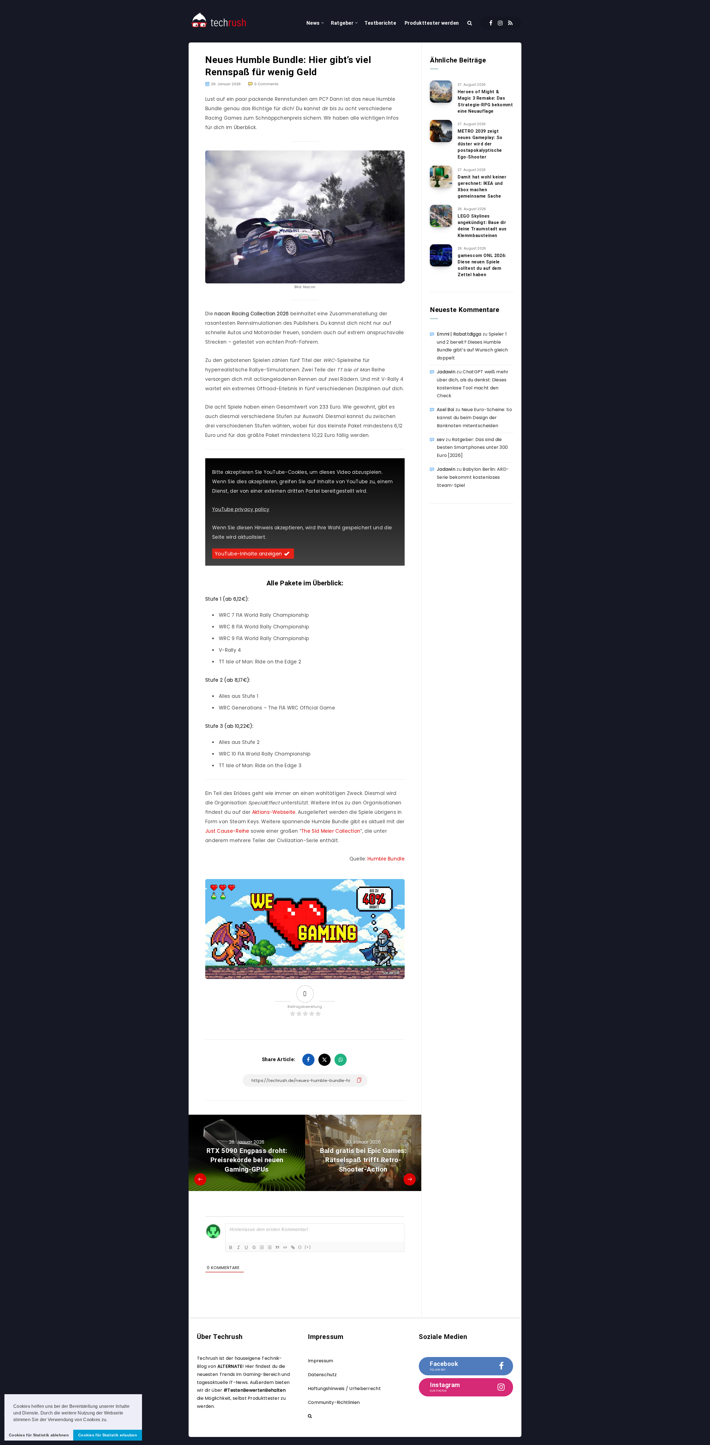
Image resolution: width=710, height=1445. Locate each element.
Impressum (320, 1361)
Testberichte (380, 23)
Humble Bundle (386, 858)
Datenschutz (322, 1374)
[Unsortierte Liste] (269, 1247)
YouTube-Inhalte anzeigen (248, 553)
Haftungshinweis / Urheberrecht (344, 1388)
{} (300, 1247)
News (313, 23)
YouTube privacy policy (241, 509)
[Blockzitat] (277, 1247)
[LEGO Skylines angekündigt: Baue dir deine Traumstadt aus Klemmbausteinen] (441, 216)
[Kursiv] (238, 1247)
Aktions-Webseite (274, 812)
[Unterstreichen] (246, 1247)
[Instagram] (500, 23)
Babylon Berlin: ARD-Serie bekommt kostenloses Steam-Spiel (473, 477)
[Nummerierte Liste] (262, 1247)
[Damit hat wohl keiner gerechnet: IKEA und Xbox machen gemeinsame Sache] (441, 177)
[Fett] (231, 1247)
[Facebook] (490, 23)
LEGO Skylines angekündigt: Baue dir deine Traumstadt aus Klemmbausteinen (482, 225)
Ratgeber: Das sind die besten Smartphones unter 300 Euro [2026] (472, 447)
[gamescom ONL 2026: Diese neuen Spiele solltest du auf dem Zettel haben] (441, 255)
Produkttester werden (432, 23)
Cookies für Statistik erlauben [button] (107, 1435)
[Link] (293, 1247)
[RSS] (510, 23)
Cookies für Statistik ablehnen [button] (39, 1435)
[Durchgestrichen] (254, 1247)
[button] (109, 1420)
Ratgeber (342, 23)
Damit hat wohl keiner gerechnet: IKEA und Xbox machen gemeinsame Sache (482, 186)
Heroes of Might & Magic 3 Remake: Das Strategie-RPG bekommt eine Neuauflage (485, 101)
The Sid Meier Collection (330, 831)
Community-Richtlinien (334, 1402)
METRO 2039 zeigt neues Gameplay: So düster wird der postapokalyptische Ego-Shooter (480, 144)
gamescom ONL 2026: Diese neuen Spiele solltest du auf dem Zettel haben (482, 265)
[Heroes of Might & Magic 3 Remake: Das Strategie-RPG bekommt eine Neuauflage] (441, 91)
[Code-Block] (285, 1247)
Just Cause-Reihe (227, 831)
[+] (308, 1247)
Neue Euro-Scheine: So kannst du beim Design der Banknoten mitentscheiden (474, 417)
